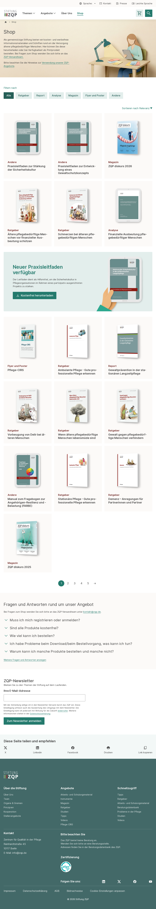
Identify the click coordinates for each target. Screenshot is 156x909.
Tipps (63, 816)
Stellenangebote (12, 816)
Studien (65, 811)
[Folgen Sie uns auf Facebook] (135, 881)
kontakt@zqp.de (92, 611)
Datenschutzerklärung (40, 713)
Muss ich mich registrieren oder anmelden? (45, 620)
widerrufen (63, 711)
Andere (116, 95)
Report (40, 95)
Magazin (73, 95)
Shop (80, 13)
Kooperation (10, 811)
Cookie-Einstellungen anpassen (107, 890)
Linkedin (37, 752)
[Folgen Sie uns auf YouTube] (150, 881)
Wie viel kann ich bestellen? (32, 636)
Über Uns (66, 13)
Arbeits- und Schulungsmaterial (76, 794)
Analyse (56, 95)
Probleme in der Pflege (129, 811)
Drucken (108, 752)
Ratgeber (23, 95)
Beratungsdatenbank (128, 807)
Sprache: (87, 3)
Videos (64, 820)
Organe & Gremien (13, 803)
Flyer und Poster (94, 95)
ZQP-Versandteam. (13, 56)
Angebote (48, 13)
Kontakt (107, 3)
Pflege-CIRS (67, 824)
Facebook (72, 752)
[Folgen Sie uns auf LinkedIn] (103, 881)
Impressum (10, 890)
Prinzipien (9, 807)
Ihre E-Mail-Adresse (17, 690)
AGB (57, 890)
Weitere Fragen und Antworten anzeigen (25, 659)
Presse (123, 3)
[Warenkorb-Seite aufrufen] (139, 13)
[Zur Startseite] (10, 13)
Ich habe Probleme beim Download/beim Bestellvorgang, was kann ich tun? (71, 644)
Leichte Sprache (144, 3)
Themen (29, 13)
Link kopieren (145, 752)
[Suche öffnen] (148, 13)
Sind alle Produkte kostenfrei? (34, 628)
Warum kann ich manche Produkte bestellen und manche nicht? (62, 651)
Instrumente (67, 799)
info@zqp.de (19, 852)
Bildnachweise (75, 890)
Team (6, 799)
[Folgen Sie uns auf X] (119, 881)
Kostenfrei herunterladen (37, 295)
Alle (8, 95)
